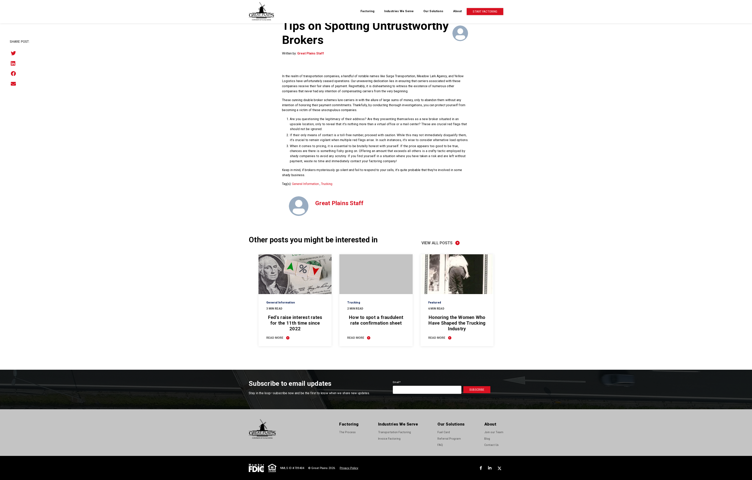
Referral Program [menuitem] (449, 438)
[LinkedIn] (13, 63)
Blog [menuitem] (487, 438)
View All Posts (437, 243)
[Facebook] (13, 74)
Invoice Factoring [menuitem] (389, 438)
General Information (305, 184)
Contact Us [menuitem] (491, 444)
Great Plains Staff (310, 53)
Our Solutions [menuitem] (433, 11)
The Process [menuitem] (347, 432)
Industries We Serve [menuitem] (399, 11)
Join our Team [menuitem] (493, 432)
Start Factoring (485, 11)
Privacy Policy (349, 468)
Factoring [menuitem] (367, 11)
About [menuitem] (457, 11)
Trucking (326, 184)
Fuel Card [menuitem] (443, 432)
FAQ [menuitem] (440, 444)
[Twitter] (13, 53)
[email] (13, 84)
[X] (499, 468)
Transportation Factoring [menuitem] (394, 432)
